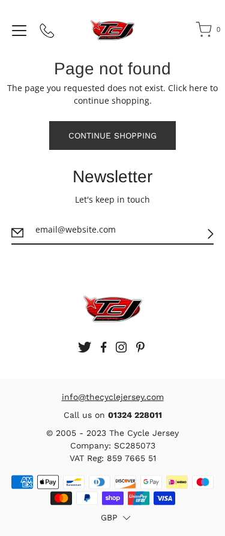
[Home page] (112, 30)
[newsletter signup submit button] (211, 233)
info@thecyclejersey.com (113, 397)
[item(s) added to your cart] (205, 32)
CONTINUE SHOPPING (112, 135)
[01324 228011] (47, 33)
